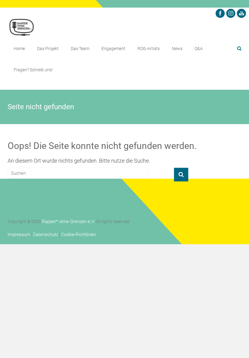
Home (19, 48)
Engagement (113, 48)
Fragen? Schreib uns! (33, 69)
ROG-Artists (149, 48)
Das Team (80, 48)
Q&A (199, 48)
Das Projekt (48, 48)
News (177, 48)
